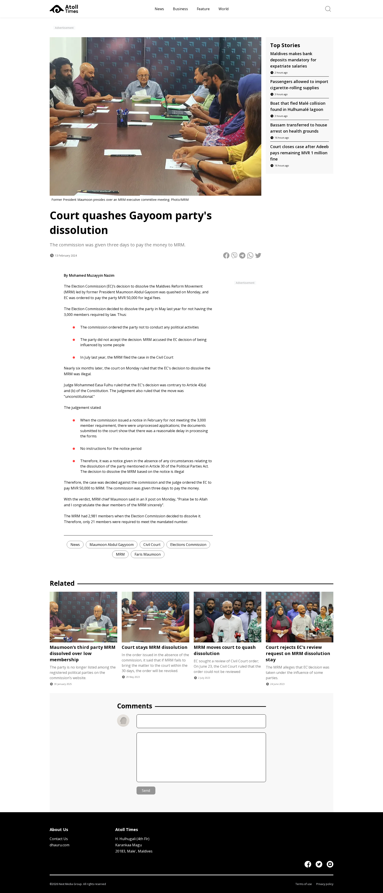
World (224, 8)
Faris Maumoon (148, 554)
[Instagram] (330, 864)
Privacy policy (324, 884)
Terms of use (303, 884)
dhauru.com (59, 845)
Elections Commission (188, 544)
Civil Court (151, 544)
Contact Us (59, 838)
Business (180, 8)
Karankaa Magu (128, 845)
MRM (120, 554)
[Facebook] (308, 864)
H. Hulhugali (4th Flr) (132, 838)
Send (146, 790)
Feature (203, 8)
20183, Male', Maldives (133, 851)
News (159, 8)
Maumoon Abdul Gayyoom (112, 544)
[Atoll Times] (100, 9)
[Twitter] (319, 864)
